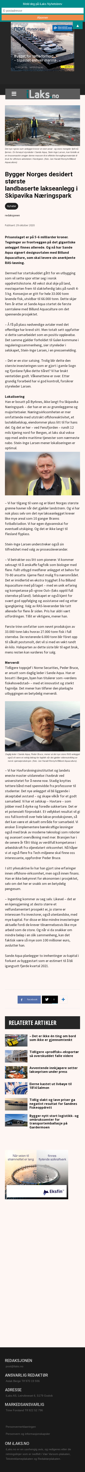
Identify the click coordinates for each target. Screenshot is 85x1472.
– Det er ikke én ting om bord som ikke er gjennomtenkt (52, 1038)
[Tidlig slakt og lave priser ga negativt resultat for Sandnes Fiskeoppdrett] (16, 1104)
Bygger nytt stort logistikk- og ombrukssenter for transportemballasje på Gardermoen (54, 1121)
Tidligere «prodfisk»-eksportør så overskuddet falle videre (54, 1054)
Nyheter (11, 206)
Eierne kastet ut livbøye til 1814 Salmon (50, 1086)
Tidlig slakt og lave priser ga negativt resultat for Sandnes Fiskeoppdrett (53, 1103)
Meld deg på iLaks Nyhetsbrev (42, 4)
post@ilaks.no (14, 1366)
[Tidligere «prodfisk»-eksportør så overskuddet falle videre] (16, 1056)
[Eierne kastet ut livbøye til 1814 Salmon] (16, 1088)
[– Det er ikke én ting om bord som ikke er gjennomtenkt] (16, 1040)
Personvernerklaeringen (21, 1426)
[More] (63, 1000)
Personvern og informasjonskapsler (28, 1433)
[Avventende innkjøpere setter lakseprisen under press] (16, 1072)
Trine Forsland (15, 1410)
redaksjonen (12, 215)
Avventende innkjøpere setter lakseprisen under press (53, 1070)
